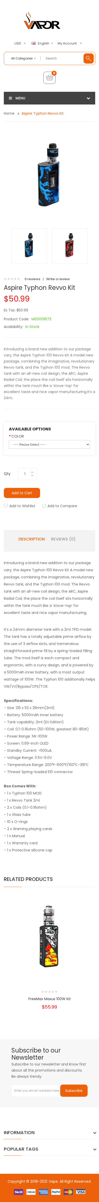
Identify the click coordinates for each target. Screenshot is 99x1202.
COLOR (17, 436)
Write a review (58, 279)
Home (9, 113)
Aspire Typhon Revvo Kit (43, 113)
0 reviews (32, 279)
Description (32, 539)
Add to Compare (62, 505)
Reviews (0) (63, 539)
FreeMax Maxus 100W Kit (49, 998)
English (44, 43)
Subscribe (73, 1090)
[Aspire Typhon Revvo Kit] (29, 246)
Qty (7, 473)
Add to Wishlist (22, 505)
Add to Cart (22, 492)
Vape (53, 1181)
